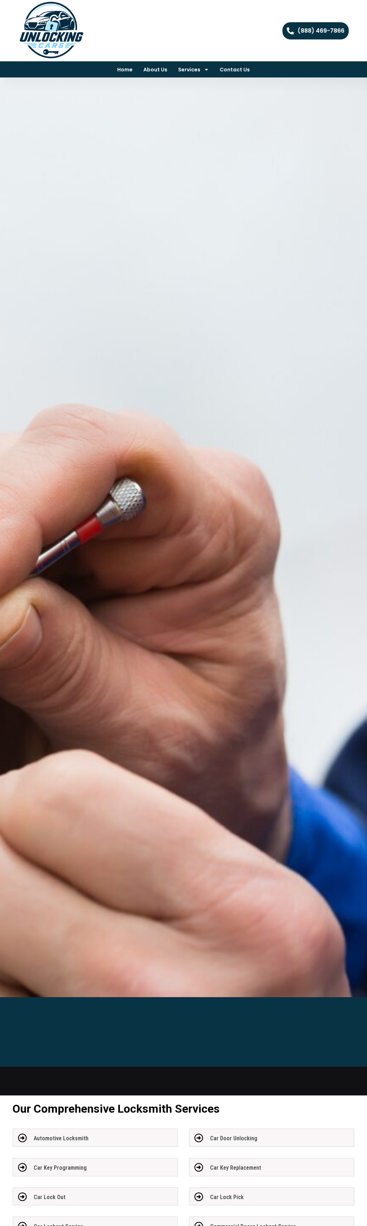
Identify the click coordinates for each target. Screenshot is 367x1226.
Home (125, 69)
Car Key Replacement (235, 1167)
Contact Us (235, 69)
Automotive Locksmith (61, 1138)
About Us (155, 69)
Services (189, 69)
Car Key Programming (60, 1167)
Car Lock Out (50, 1197)
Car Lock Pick (227, 1197)
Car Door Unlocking (233, 1138)
